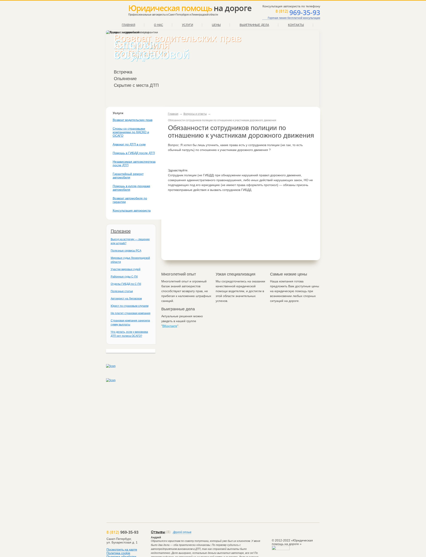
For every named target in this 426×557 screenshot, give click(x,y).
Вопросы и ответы (195, 113)
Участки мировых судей (125, 269)
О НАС (158, 25)
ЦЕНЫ (216, 25)
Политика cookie (118, 553)
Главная (173, 113)
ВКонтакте (169, 326)
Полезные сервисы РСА (126, 250)
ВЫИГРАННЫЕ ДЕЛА (254, 25)
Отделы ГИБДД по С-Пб (126, 283)
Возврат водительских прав (132, 120)
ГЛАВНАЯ (128, 25)
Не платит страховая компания (130, 313)
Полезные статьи (122, 291)
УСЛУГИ (187, 25)
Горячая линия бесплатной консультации (294, 18)
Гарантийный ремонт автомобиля (128, 175)
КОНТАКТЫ (296, 25)
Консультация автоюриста (132, 210)
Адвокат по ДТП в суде (129, 144)
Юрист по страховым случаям (129, 305)
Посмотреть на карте (121, 549)
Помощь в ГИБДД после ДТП (134, 153)
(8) (160, 531)
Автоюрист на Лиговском (126, 298)
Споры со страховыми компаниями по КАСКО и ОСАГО (131, 132)
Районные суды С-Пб (124, 276)
